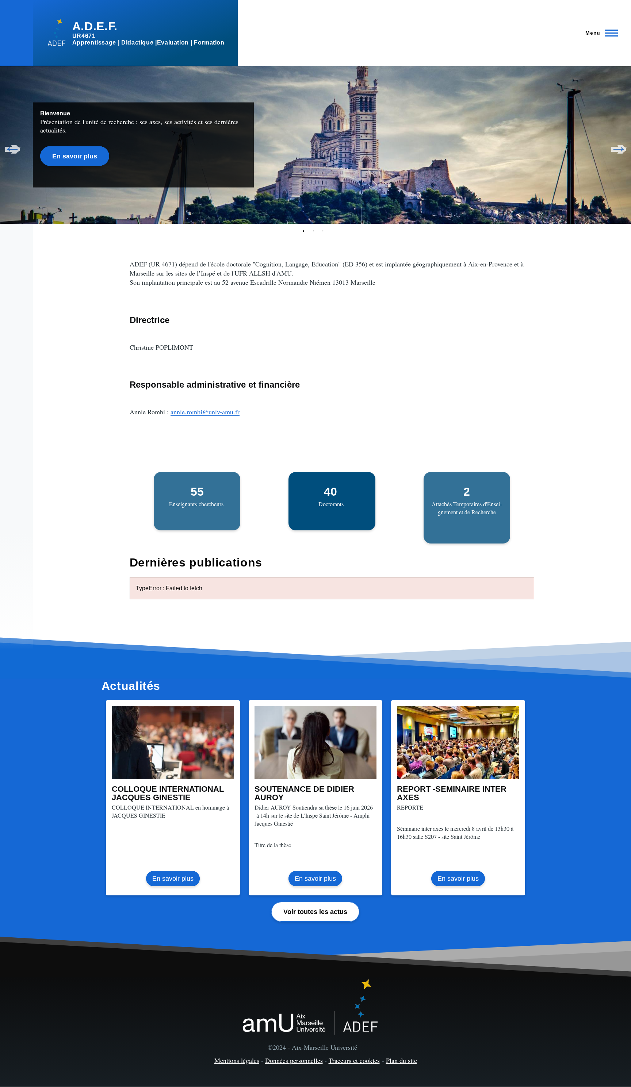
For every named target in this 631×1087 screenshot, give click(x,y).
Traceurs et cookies (354, 1060)
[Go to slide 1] (305, 231)
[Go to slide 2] (314, 231)
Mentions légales (236, 1060)
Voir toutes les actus (315, 911)
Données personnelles (294, 1060)
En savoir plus (74, 156)
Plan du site (401, 1060)
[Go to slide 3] (324, 231)
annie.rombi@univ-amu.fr (205, 411)
